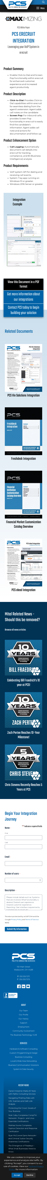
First (6, 833)
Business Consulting (23, 1057)
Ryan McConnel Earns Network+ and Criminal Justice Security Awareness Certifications (22, 1138)
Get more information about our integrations (23, 297)
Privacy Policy (16, 919)
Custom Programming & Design (23, 1053)
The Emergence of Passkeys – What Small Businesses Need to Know (22, 1149)
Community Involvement (23, 1031)
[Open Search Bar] (43, 2)
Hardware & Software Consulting (23, 1049)
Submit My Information (17, 929)
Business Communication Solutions (23, 1065)
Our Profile (23, 1015)
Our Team (23, 1011)
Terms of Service (32, 919)
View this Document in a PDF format (23, 284)
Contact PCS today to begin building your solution (23, 310)
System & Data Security (23, 1069)
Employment (23, 1027)
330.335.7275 (24, 979)
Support (23, 1023)
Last (6, 842)
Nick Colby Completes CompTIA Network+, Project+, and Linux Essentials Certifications (22, 1118)
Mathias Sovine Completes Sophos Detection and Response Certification (22, 1128)
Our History (23, 1019)
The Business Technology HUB (23, 1035)
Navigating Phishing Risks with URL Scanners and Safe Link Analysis (21, 1101)
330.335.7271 (25, 976)
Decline (29, 1175)
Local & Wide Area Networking (23, 1061)
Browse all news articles (15, 630)
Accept (17, 1175)
